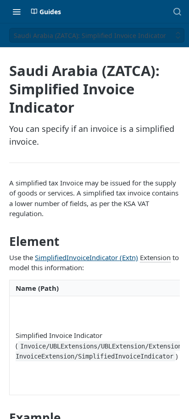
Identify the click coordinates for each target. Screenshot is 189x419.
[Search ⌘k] (177, 11)
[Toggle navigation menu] (16, 11)
